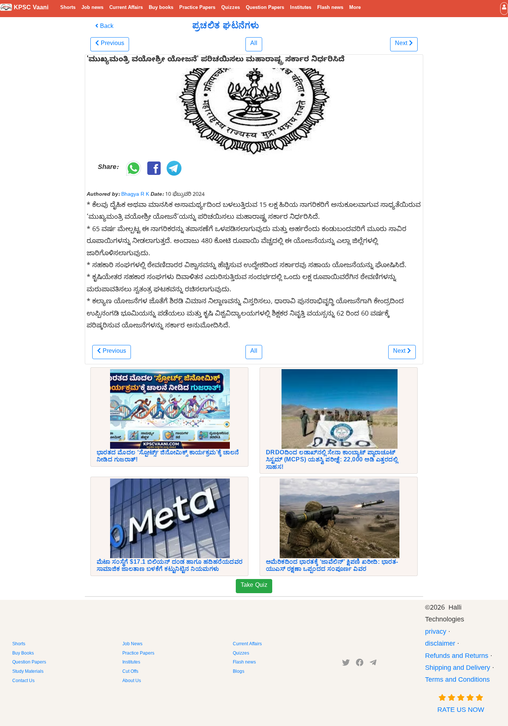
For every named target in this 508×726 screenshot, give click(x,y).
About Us (131, 681)
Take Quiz (254, 586)
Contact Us (23, 681)
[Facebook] (360, 664)
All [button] (253, 44)
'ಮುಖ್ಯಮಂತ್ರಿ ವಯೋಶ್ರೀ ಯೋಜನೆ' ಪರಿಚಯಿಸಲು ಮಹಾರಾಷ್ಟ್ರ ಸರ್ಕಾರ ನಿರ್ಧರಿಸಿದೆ (215, 60)
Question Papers (265, 8)
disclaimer (440, 644)
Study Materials (28, 672)
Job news (92, 8)
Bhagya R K (135, 195)
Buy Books (23, 654)
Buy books (161, 8)
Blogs (238, 672)
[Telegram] (373, 664)
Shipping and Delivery (457, 669)
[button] (504, 8)
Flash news (330, 8)
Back (105, 27)
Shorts (67, 8)
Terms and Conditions (457, 680)
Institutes (300, 8)
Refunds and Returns (456, 657)
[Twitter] (346, 664)
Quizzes (230, 8)
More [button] (355, 8)
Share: (108, 168)
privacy (435, 632)
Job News (132, 644)
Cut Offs (130, 672)
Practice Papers (197, 8)
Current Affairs (126, 8)
